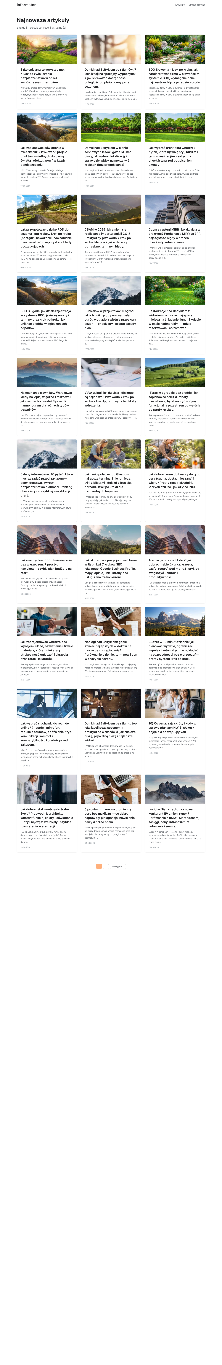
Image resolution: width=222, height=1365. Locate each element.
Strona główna (196, 4)
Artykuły (180, 4)
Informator (26, 5)
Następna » (118, 866)
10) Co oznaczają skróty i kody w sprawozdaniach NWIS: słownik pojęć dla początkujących (172, 728)
